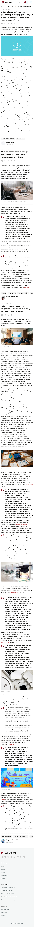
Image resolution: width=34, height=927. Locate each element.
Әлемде (3, 878)
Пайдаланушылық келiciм (8, 887)
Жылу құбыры (6, 836)
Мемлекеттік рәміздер (7, 893)
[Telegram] (8, 24)
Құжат (4, 293)
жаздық (26, 287)
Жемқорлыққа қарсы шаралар (9, 896)
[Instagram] (2, 24)
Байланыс (4, 912)
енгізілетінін (29, 484)
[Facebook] (11, 24)
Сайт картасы (5, 909)
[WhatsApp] (5, 24)
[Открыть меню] (31, 2)
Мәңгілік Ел (20, 138)
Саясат (3, 869)
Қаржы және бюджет (21, 836)
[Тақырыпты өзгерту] (26, 2)
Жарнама (3, 915)
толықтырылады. (21, 524)
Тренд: (3, 6)
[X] (14, 24)
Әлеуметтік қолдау (8, 138)
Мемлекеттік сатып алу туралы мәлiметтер (13, 900)
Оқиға (3, 866)
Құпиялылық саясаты (7, 890)
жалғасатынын (15, 592)
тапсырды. (11, 744)
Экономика (4, 875)
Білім (31, 836)
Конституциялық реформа (25, 6)
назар (3, 799)
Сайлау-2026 (9, 6)
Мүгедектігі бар (23, 293)
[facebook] (11, 857)
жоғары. (26, 705)
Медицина (12, 293)
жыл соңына (5, 642)
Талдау (3, 872)
